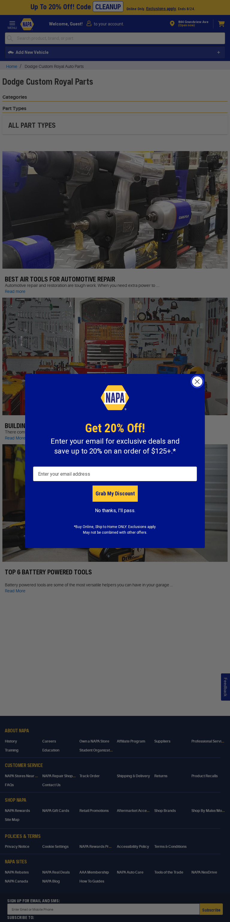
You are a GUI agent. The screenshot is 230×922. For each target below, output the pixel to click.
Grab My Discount (115, 493)
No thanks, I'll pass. (115, 510)
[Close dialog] (197, 381)
